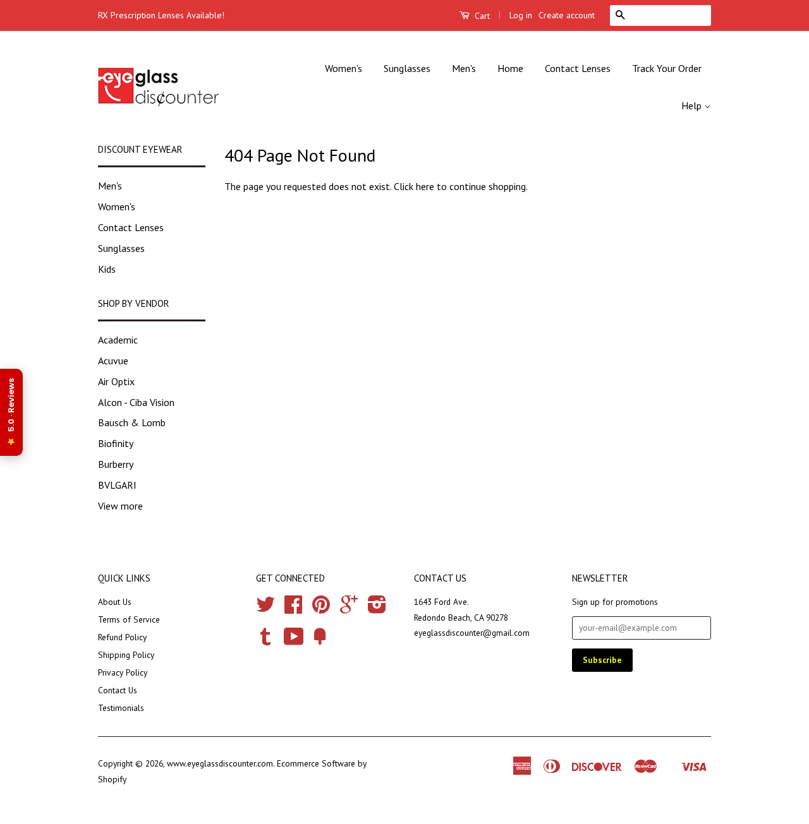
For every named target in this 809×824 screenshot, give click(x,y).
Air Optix (116, 381)
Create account (566, 15)
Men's (464, 68)
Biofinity (115, 443)
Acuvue (113, 360)
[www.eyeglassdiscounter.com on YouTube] (294, 641)
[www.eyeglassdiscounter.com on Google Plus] (348, 608)
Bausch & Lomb (132, 422)
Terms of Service (129, 619)
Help (692, 105)
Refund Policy (122, 637)
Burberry (115, 464)
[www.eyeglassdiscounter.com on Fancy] (320, 641)
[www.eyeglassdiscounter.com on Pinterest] (321, 608)
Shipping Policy (126, 654)
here (425, 186)
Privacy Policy (122, 672)
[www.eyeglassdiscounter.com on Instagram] (377, 608)
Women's (343, 68)
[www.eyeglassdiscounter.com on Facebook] (293, 608)
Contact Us (117, 690)
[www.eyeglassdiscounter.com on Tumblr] (265, 641)
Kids (107, 269)
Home (510, 68)
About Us (114, 601)
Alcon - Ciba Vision (136, 402)
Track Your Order (667, 68)
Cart (481, 15)
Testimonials (121, 708)
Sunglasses (407, 68)
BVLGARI (117, 485)
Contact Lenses (578, 68)
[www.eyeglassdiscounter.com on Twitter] (265, 608)
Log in (520, 15)
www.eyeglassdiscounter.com (220, 763)
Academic (118, 339)
